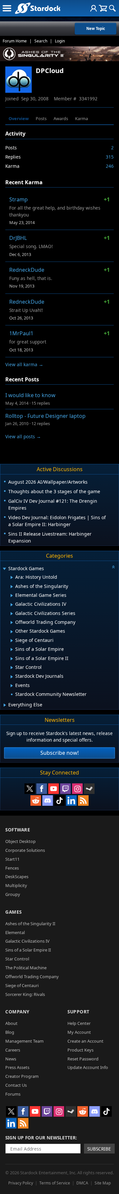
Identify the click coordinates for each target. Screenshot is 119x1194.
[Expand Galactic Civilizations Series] (12, 613)
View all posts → (23, 436)
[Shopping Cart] (103, 8)
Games (13, 912)
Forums (12, 1094)
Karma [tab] (81, 118)
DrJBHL (18, 237)
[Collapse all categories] (113, 567)
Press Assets (17, 1067)
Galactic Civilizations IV (27, 941)
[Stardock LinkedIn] (71, 800)
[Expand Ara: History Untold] (12, 577)
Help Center (79, 1023)
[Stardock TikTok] (59, 800)
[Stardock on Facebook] (42, 789)
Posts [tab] (41, 118)
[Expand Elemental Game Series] (12, 595)
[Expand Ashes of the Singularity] (12, 586)
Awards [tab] (61, 118)
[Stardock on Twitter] (30, 789)
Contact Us (16, 1085)
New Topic (95, 28)
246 (110, 166)
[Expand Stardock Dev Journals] (12, 676)
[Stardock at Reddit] (36, 800)
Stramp (18, 199)
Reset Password (83, 1059)
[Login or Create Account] (93, 8)
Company (17, 1011)
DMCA (82, 1183)
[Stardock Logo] (37, 8)
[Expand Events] (12, 685)
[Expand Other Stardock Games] (12, 631)
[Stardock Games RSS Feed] (83, 800)
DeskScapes (16, 876)
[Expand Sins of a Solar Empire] (12, 649)
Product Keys (80, 1050)
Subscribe (99, 1149)
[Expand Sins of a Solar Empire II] (12, 658)
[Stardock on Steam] (89, 789)
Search (40, 41)
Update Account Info (87, 1067)
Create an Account (85, 1041)
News (10, 1059)
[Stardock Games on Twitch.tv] (65, 789)
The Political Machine (26, 968)
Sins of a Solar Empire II (28, 950)
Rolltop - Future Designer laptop (45, 415)
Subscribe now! (59, 752)
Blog (9, 1032)
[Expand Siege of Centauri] (12, 640)
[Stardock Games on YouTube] (54, 789)
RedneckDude (26, 269)
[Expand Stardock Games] (4, 569)
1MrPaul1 (21, 333)
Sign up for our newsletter (40, 1137)
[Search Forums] (112, 8)
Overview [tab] (19, 118)
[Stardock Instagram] (77, 789)
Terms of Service (54, 1183)
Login (60, 41)
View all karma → (24, 364)
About (11, 1023)
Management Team (24, 1041)
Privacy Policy (20, 1183)
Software (17, 829)
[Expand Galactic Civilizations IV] (12, 604)
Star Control (17, 959)
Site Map (103, 1183)
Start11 (12, 859)
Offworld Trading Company (32, 976)
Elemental (15, 932)
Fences (12, 868)
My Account (79, 1032)
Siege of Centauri (22, 985)
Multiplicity (16, 885)
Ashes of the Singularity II (30, 924)
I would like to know (30, 395)
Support (78, 1011)
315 (110, 157)
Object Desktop (20, 841)
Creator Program (22, 1076)
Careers (12, 1050)
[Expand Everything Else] (5, 705)
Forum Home (15, 41)
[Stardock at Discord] (48, 800)
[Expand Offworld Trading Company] (12, 622)
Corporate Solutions (25, 850)
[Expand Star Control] (12, 667)
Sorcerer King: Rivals (25, 994)
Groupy (12, 894)
